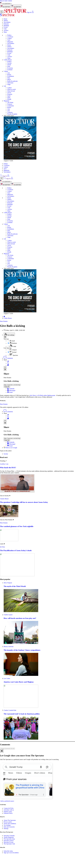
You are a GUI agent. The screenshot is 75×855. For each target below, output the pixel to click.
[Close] (2, 751)
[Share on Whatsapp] (8, 365)
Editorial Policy (8, 813)
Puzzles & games (12, 114)
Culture (9, 38)
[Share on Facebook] (8, 361)
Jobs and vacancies (9, 827)
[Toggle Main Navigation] (2, 11)
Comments (9, 358)
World (9, 64)
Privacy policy (8, 822)
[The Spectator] (15, 12)
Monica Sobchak (8, 646)
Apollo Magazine (9, 837)
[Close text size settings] (5, 337)
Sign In (29, 12)
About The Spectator (10, 820)
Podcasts (6, 24)
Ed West (2, 547)
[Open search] (1, 176)
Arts (8, 73)
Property (9, 94)
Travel (9, 92)
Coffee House (8, 60)
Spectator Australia (9, 835)
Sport (8, 96)
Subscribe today (8, 851)
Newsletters (7, 22)
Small (13, 341)
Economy (10, 68)
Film (8, 78)
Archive (6, 30)
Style (8, 97)
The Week (10, 102)
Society (9, 63)
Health (9, 99)
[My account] (33, 12)
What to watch (11, 89)
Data (8, 66)
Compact (14, 350)
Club (5, 29)
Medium (14, 343)
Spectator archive (9, 840)
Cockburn (10, 37)
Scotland (9, 69)
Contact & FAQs (8, 808)
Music (9, 79)
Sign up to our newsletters (11, 852)
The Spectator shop (9, 839)
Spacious (15, 355)
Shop (5, 32)
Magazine (10, 42)
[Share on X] (8, 363)
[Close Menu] (1, 178)
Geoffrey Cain (4, 464)
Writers (6, 20)
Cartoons (10, 112)
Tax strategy (7, 825)
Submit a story (8, 811)
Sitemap (6, 828)
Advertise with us (9, 810)
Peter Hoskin (4, 404)
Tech (8, 40)
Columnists (10, 106)
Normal (14, 352)
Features (9, 104)
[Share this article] (5, 367)
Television (10, 83)
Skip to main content (6, 1)
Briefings (6, 25)
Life (5, 86)
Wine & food (11, 91)
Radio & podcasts (12, 81)
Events (6, 27)
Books (9, 74)
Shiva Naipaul (8, 583)
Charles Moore (4, 499)
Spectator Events (8, 842)
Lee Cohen (7, 678)
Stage (9, 84)
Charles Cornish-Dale (10, 710)
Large (14, 346)
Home (5, 19)
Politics (9, 35)
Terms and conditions (10, 823)
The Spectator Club (9, 844)
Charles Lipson (8, 614)
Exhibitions (10, 76)
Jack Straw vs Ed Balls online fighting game (42, 395)
